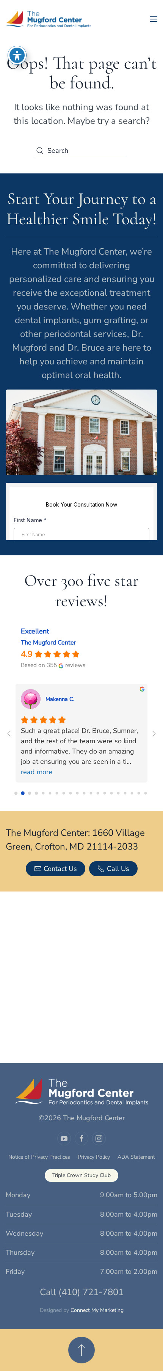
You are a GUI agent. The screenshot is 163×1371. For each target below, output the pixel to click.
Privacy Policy (94, 1157)
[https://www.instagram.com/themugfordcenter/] (99, 1138)
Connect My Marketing (97, 1310)
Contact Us (60, 868)
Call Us (118, 868)
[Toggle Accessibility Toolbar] (17, 55)
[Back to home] (49, 19)
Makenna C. (59, 699)
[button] (153, 19)
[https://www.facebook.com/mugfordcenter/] (81, 1138)
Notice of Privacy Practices (39, 1157)
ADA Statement (136, 1157)
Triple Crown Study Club (81, 1175)
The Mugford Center (48, 642)
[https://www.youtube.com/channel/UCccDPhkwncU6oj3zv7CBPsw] (64, 1138)
